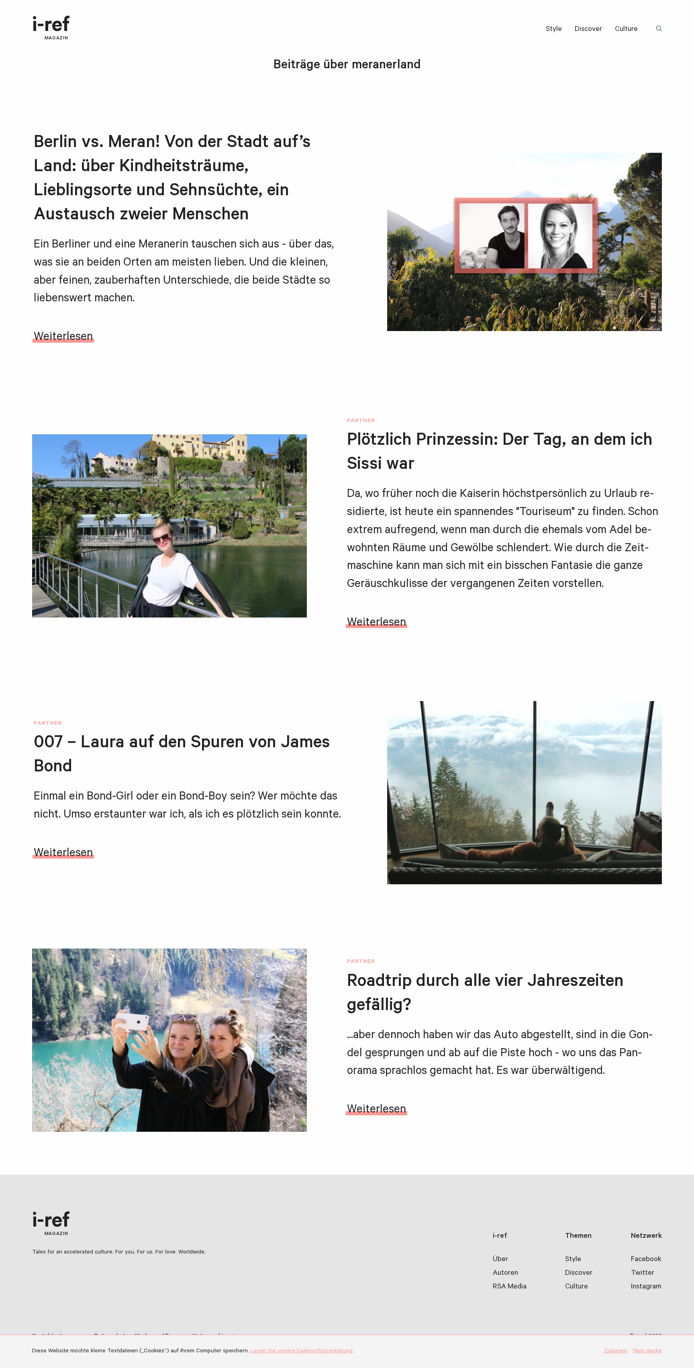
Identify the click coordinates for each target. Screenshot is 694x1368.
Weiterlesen (63, 337)
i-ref (51, 28)
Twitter (642, 1274)
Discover (588, 30)
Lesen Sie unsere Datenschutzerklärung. (302, 1351)
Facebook (646, 1260)
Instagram (646, 1287)
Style (554, 30)
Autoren (505, 1274)
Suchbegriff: (660, 29)
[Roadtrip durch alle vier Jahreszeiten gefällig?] (169, 1040)
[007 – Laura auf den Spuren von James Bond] (524, 792)
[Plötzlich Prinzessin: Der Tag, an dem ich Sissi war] (169, 526)
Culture (626, 30)
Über (500, 1260)
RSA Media (510, 1287)
